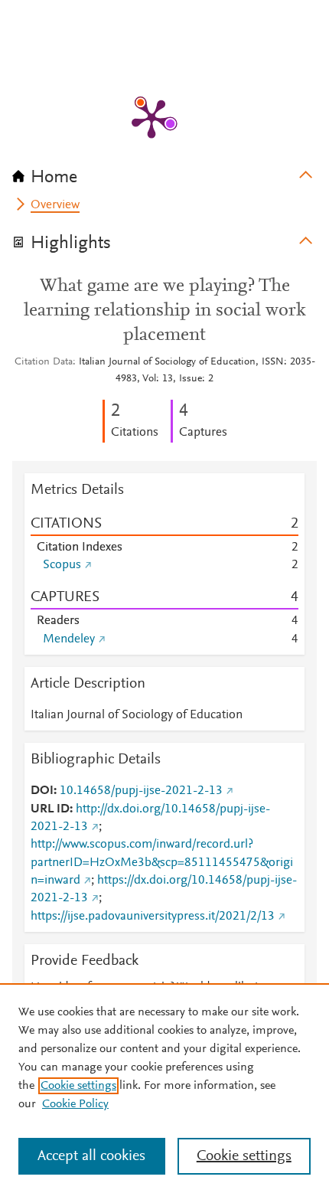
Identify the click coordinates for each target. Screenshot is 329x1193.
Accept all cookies (91, 1156)
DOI (42, 791)
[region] (164, 1088)
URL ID (50, 809)
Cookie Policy (75, 1104)
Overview (55, 205)
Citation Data (44, 362)
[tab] (164, 172)
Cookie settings (78, 1086)
